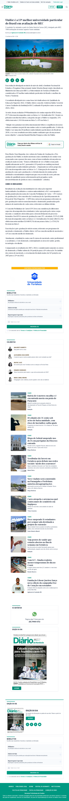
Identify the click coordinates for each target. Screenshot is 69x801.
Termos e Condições (26, 330)
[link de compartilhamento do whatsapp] (7, 80)
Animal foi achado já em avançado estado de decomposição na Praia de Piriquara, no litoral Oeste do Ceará (42, 405)
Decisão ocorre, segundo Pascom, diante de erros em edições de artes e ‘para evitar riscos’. (42, 446)
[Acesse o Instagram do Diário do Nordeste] (27, 724)
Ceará (29, 393)
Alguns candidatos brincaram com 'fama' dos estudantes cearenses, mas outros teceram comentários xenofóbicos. (43, 467)
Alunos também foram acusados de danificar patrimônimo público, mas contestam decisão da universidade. (42, 528)
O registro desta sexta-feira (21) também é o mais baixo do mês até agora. (42, 568)
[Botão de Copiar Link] (22, 80)
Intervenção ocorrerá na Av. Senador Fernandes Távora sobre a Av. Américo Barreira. (42, 487)
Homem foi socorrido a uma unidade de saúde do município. (40, 507)
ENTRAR (52, 7)
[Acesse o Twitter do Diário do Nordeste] (35, 724)
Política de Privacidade (40, 330)
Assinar (16, 688)
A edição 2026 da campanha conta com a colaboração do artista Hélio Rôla (43, 589)
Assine (31, 786)
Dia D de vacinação (46, 2)
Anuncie (11, 786)
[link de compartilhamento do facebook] (12, 80)
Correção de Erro (51, 790)
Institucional (55, 786)
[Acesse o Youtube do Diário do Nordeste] (39, 724)
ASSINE (60, 7)
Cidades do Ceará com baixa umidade (29, 2)
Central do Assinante (42, 786)
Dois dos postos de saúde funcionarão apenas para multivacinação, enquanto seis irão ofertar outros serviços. (43, 548)
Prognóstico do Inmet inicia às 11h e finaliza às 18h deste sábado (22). (43, 426)
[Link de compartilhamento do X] (17, 80)
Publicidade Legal (58, 2)
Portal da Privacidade (36, 790)
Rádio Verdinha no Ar (13, 2)
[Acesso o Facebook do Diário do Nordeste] (31, 724)
